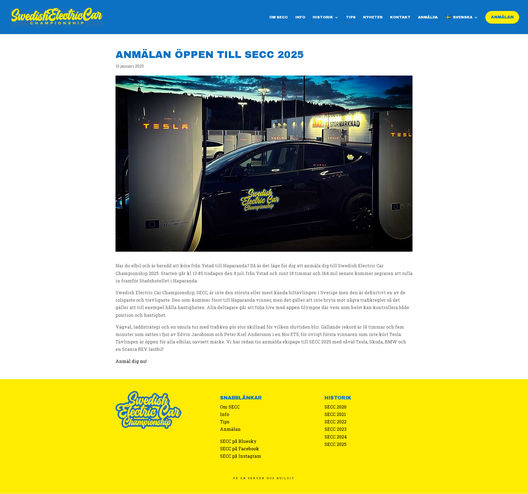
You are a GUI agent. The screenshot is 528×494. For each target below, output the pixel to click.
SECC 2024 (335, 437)
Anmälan (230, 429)
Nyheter (373, 17)
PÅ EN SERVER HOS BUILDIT (264, 478)
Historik (323, 17)
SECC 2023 (335, 429)
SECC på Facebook (239, 448)
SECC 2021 (335, 414)
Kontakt (400, 17)
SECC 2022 (335, 421)
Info (300, 17)
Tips (351, 17)
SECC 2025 (335, 444)
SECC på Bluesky (238, 441)
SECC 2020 (335, 407)
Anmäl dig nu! (131, 361)
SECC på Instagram (240, 456)
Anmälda (428, 17)
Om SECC (278, 17)
